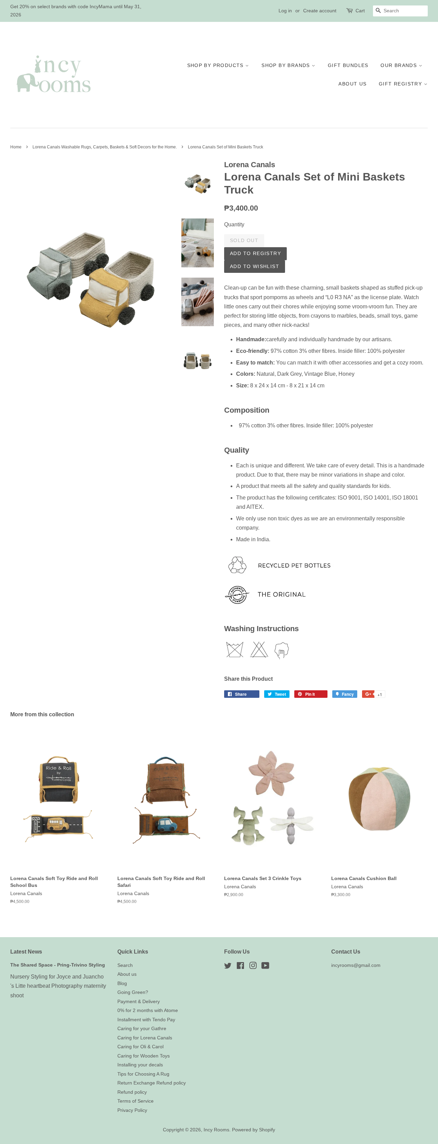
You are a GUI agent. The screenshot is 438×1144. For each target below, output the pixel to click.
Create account (319, 10)
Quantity (234, 224)
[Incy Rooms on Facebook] (240, 967)
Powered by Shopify (253, 1129)
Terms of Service (135, 1101)
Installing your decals (140, 1064)
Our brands (399, 65)
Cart (360, 10)
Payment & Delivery (138, 1001)
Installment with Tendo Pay (146, 1019)
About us (352, 84)
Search (125, 965)
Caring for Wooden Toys (143, 1056)
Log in (285, 10)
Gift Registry (401, 84)
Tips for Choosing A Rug (143, 1074)
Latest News (26, 952)
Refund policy (132, 1092)
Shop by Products (216, 65)
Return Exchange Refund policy (151, 1083)
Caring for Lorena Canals (144, 1037)
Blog (122, 983)
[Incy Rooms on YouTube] (265, 967)
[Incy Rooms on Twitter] (228, 967)
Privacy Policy (132, 1110)
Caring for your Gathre (141, 1028)
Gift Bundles (348, 65)
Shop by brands (286, 65)
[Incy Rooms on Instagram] (253, 967)
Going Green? (132, 992)
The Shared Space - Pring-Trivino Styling (57, 965)
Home (16, 147)
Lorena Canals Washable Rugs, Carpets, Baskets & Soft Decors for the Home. (105, 147)
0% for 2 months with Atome (147, 1010)
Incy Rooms (216, 1129)
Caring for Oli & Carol (140, 1046)
